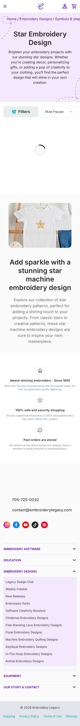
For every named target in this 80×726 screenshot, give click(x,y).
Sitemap (71, 716)
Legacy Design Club (20, 582)
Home (11, 19)
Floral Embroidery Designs (24, 632)
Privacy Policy (29, 716)
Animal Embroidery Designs (25, 661)
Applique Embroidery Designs (26, 646)
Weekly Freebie (16, 589)
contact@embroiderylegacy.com (42, 510)
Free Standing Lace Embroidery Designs (34, 625)
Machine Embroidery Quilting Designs (32, 639)
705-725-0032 (25, 499)
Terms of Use (52, 716)
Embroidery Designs (35, 19)
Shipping (9, 716)
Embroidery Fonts (18, 603)
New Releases (15, 596)
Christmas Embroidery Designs (27, 618)
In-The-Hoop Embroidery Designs (29, 654)
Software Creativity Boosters (25, 610)
